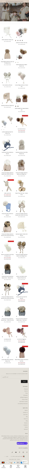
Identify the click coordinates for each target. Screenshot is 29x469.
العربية (7, 456)
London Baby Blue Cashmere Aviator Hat (7, 360)
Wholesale (25, 395)
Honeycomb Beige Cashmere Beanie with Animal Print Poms (7, 235)
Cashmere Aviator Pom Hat (21, 42)
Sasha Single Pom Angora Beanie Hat (21, 109)
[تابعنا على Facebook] (27, 452)
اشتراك (24, 381)
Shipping (26, 389)
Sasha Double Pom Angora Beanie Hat (21, 65)
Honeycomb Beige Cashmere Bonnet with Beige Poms (21, 255)
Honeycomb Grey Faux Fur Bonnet (21, 297)
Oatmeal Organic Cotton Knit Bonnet (21, 235)
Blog (27, 420)
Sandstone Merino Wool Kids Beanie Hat (22, 153)
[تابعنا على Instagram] (23, 452)
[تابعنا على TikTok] (12, 452)
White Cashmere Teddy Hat (7, 39)
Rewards (26, 429)
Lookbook (26, 425)
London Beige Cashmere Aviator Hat (21, 86)
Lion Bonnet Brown (21, 128)
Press (26, 393)
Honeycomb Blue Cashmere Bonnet (7, 214)
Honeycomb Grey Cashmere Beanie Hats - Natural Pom (7, 277)
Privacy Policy (25, 399)
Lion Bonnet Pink (7, 339)
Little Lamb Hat (7, 193)
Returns (26, 391)
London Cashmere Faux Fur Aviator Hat (7, 132)
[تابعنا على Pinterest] (19, 452)
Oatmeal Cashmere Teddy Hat (7, 105)
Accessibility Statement (23, 403)
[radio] (15, 40)
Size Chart (25, 414)
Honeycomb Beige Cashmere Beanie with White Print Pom (7, 173)
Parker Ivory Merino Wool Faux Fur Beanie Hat (7, 255)
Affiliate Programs (24, 397)
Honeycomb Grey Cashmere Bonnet (7, 153)
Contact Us (25, 412)
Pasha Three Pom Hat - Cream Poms (21, 194)
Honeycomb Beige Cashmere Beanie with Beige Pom (21, 173)
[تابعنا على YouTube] (16, 452)
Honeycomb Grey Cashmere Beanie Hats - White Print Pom (7, 319)
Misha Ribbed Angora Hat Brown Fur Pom (21, 360)
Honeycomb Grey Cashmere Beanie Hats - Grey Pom (21, 319)
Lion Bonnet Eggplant (21, 339)
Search (26, 410)
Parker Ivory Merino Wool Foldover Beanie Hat (21, 277)
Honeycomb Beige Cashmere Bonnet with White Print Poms (21, 214)
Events (26, 427)
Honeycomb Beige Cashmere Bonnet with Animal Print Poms (7, 297)
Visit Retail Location (23, 401)
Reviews (26, 422)
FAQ (27, 416)
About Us (26, 418)
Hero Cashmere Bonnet (7, 85)
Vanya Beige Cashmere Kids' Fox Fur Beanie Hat (7, 62)
